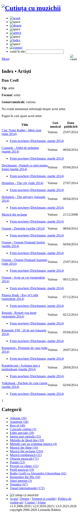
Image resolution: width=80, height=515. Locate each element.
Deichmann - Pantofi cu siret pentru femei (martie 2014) (25, 167)
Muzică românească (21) (26, 455)
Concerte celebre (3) (23, 429)
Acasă (14, 498)
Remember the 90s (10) (25, 477)
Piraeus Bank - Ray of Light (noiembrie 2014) (20, 297)
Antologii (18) (19, 422)
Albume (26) (18, 418)
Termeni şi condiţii (44, 498)
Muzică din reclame (14, 214)
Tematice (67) (19, 484)
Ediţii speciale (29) (22, 433)
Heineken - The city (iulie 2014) (22, 183)
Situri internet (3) (21, 480)
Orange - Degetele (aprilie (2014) (23, 228)
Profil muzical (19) (22, 469)
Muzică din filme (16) (24, 447)
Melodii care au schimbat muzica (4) (33, 444)
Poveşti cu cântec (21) (24, 466)
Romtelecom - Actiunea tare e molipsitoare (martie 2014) (21, 367)
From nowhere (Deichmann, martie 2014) (37, 141)
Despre (24, 498)
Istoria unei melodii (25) (25, 436)
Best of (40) (17, 425)
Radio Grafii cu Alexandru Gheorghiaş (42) (38, 473)
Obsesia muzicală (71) (24, 458)
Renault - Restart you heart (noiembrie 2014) (19, 314)
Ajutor (41, 502)
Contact (30, 502)
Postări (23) (17, 462)
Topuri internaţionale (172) (27, 488)
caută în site (17, 51)
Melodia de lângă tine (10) (27, 440)
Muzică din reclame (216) (26, 451)
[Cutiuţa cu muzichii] (31, 8)
